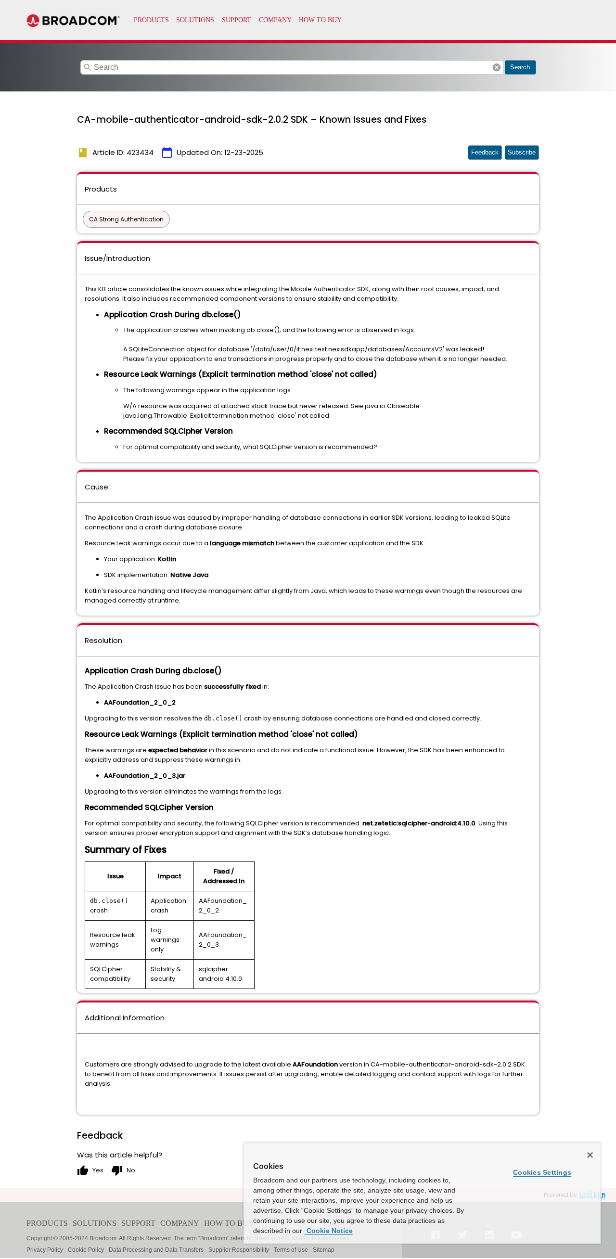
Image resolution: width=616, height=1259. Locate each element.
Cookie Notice (329, 1230)
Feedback (485, 152)
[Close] (590, 1155)
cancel (496, 67)
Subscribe (522, 152)
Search (520, 67)
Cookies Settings (542, 1172)
